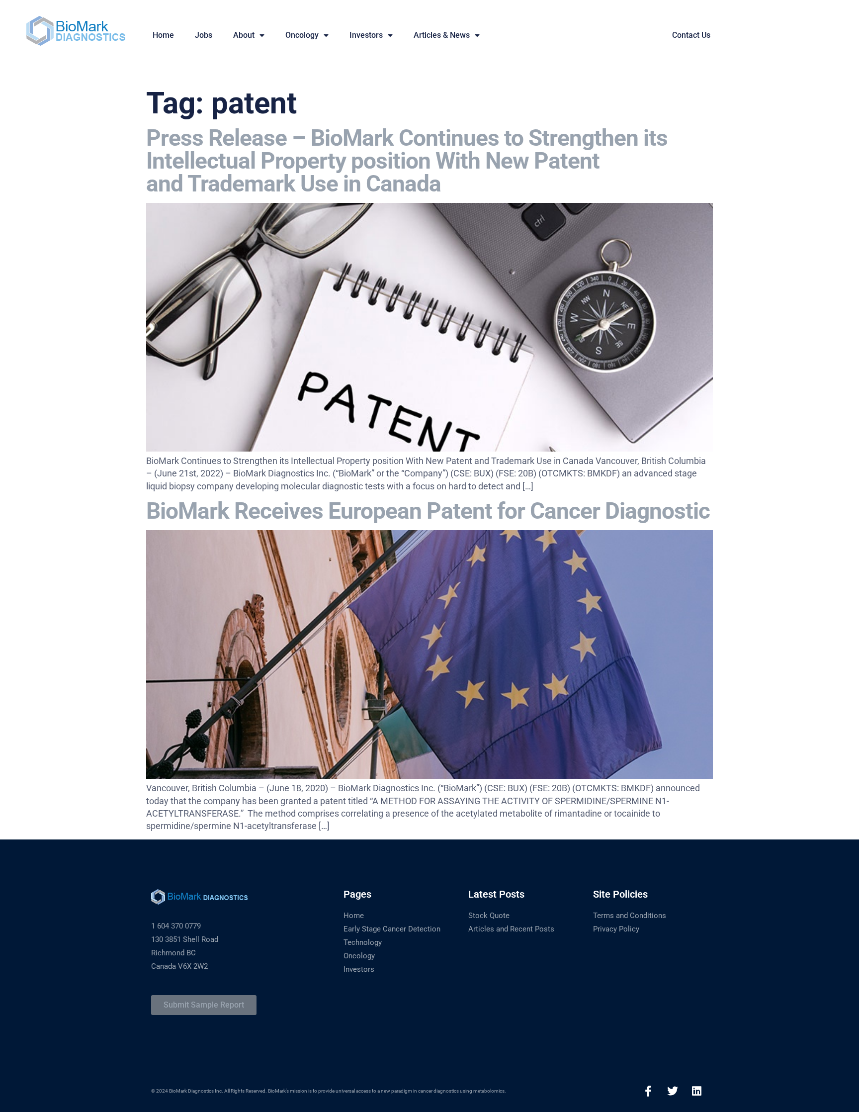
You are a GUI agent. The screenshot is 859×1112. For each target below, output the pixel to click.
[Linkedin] (697, 1091)
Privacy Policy (616, 929)
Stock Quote (489, 915)
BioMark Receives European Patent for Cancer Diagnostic (428, 510)
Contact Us (691, 35)
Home (354, 915)
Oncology (302, 35)
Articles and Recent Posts (511, 929)
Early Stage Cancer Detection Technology (392, 936)
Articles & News (442, 35)
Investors (366, 35)
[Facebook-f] (648, 1091)
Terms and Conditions (629, 915)
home (163, 35)
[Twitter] (673, 1091)
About (244, 35)
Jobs (203, 35)
